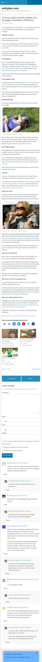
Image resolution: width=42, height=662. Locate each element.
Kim (8, 495)
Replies (37, 369)
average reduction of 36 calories (17, 70)
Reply (5, 474)
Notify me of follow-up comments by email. (16, 447)
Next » (30, 378)
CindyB (9, 607)
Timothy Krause (33, 316)
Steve (8, 526)
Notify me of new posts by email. (13, 450)
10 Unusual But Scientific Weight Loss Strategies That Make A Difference (19, 19)
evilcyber (10, 23)
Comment (5, 392)
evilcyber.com (10, 8)
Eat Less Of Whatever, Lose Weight (9, 340)
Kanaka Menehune (24, 316)
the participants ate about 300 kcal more (19, 143)
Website (4, 433)
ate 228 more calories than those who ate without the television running (20, 162)
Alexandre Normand (14, 316)
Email (3, 425)
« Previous (11, 378)
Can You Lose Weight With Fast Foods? (27, 340)
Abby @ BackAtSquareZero (14, 579)
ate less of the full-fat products (27, 268)
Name (4, 416)
